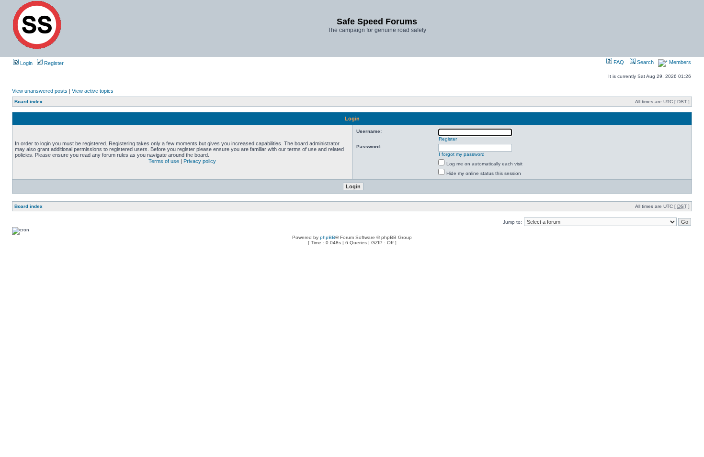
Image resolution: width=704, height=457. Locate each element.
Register (53, 63)
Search (645, 62)
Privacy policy (199, 161)
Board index (28, 101)
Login (26, 63)
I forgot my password (462, 154)
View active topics (93, 91)
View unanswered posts (40, 91)
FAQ (618, 62)
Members (679, 62)
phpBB (327, 237)
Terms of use (163, 161)
